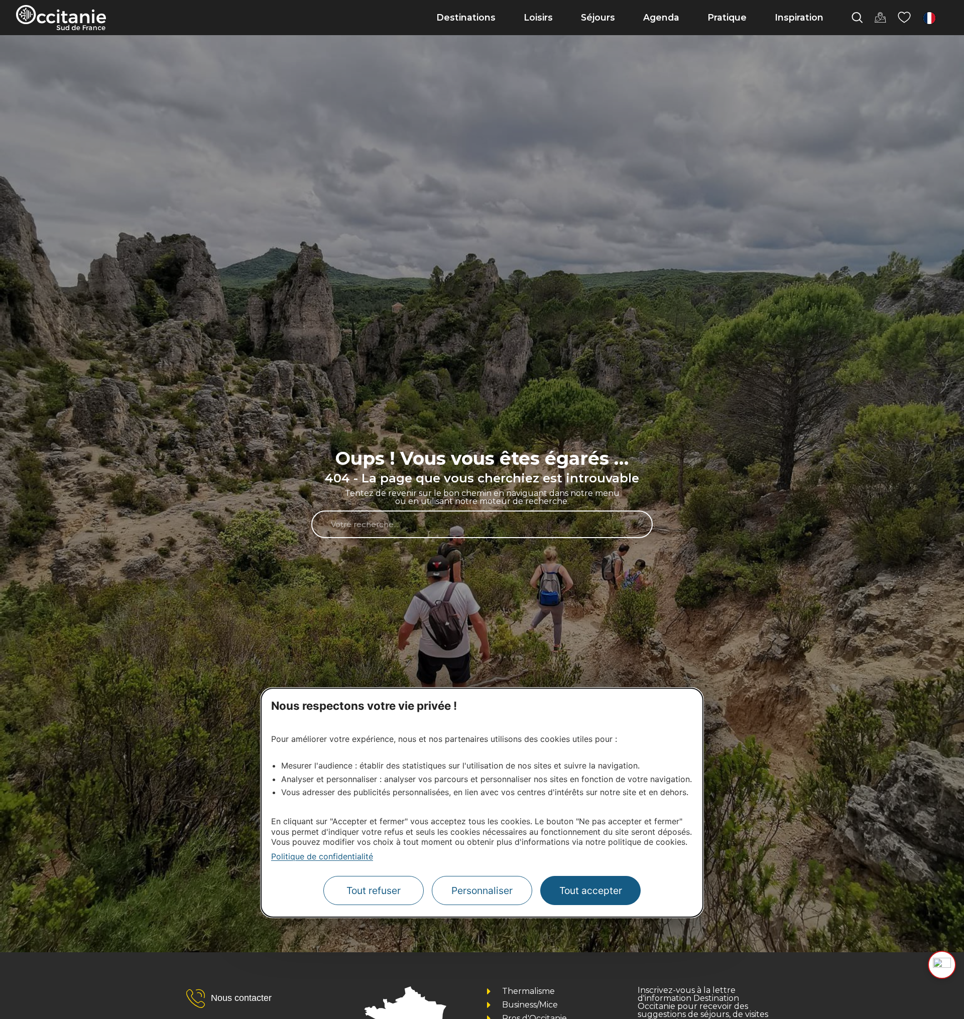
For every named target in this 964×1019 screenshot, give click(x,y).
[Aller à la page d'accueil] (61, 17)
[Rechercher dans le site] (857, 17)
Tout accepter (590, 890)
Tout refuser (373, 890)
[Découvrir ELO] (942, 965)
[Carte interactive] (880, 17)
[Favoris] (904, 17)
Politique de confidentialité (322, 856)
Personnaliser (482, 890)
